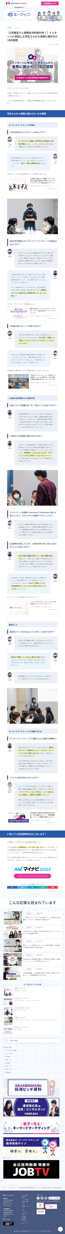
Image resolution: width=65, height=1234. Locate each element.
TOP (4, 1187)
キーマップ (11, 1187)
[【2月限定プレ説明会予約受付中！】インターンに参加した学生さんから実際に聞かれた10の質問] (56, 44)
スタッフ (24, 1210)
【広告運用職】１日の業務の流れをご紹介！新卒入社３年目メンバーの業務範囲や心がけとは (41, 974)
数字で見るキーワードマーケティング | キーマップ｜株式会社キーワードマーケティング (43, 311)
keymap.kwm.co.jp (52, 188)
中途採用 (16, 988)
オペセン (25, 287)
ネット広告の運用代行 (25, 1196)
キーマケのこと (18, 998)
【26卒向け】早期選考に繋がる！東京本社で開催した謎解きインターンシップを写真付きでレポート (41, 960)
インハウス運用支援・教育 (25, 1200)
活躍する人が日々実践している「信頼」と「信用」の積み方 (27, 1000)
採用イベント (8, 1059)
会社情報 (24, 1216)
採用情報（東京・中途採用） (20, 990)
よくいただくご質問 (25, 1213)
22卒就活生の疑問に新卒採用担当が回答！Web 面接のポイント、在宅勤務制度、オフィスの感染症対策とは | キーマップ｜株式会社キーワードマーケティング (43, 815)
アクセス (8, 1205)
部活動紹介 (8, 1072)
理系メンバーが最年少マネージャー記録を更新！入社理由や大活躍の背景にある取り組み (41, 946)
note (43, 887)
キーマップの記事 (24, 786)
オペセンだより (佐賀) (10, 1050)
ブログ (23, 1203)
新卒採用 (9, 27)
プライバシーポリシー (25, 1222)
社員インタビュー (9, 1069)
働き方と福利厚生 (18, 1029)
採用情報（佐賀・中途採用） (20, 1010)
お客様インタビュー (25, 1207)
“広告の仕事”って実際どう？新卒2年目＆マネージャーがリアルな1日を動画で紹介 (41, 932)
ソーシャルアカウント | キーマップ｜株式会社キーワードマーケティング (43, 603)
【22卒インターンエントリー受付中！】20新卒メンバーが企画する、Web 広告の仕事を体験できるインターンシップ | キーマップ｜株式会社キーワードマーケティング (43, 377)
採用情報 (24, 1219)
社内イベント (8, 1066)
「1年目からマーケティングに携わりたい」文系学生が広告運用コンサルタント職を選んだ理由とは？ (42, 918)
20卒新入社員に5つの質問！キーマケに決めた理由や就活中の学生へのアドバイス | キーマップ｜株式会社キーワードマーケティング (43, 181)
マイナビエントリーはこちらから (31, 876)
